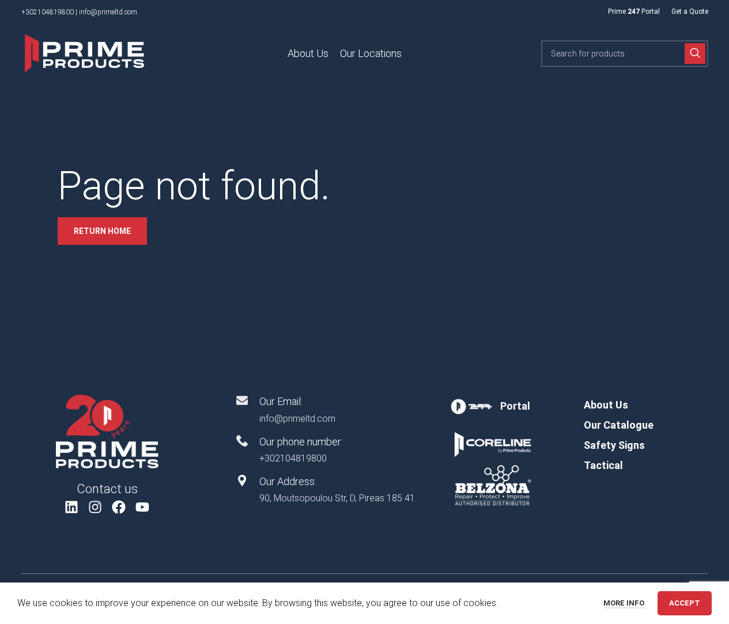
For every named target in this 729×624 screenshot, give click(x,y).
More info (624, 603)
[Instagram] (95, 506)
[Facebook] (119, 506)
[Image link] (107, 431)
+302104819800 (47, 12)
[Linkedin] (71, 506)
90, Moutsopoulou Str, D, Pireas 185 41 (337, 498)
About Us (606, 405)
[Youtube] (142, 506)
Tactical (603, 465)
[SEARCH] (695, 53)
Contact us (107, 489)
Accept (684, 603)
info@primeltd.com (108, 12)
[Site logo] (84, 52)
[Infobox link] (492, 406)
